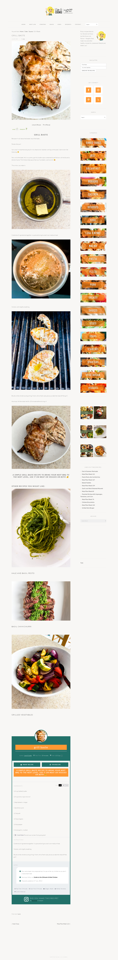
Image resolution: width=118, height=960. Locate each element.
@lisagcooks (34, 900)
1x (60, 785)
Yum (81, 563)
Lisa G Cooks (59, 11)
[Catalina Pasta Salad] (100, 456)
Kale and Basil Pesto (23, 573)
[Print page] (23, 132)
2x (63, 785)
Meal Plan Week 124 (88, 505)
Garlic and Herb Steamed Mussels (92, 488)
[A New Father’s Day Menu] (86, 437)
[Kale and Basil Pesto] (100, 437)
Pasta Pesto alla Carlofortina (91, 477)
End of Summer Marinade (90, 471)
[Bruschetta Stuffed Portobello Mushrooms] (100, 418)
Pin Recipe (56, 764)
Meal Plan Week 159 (88, 485)
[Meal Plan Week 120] (86, 456)
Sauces (19, 914)
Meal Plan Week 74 (88, 499)
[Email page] (15, 132)
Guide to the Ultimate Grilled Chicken (46, 877)
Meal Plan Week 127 (88, 480)
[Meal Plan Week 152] (86, 418)
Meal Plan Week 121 (88, 474)
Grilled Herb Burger (88, 508)
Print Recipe (46, 125)
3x (66, 785)
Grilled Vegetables (22, 715)
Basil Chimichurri (22, 627)
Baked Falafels (86, 483)
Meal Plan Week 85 (88, 491)
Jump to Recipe (36, 125)
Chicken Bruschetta (88, 502)
